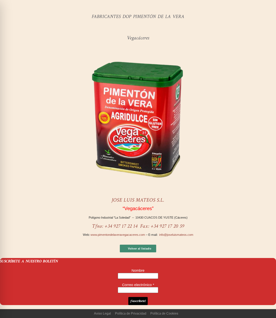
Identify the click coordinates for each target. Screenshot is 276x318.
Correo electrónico (138, 285)
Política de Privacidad (130, 313)
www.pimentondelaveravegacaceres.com (118, 234)
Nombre (138, 271)
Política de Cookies (164, 313)
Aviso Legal (102, 313)
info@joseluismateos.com (176, 234)
